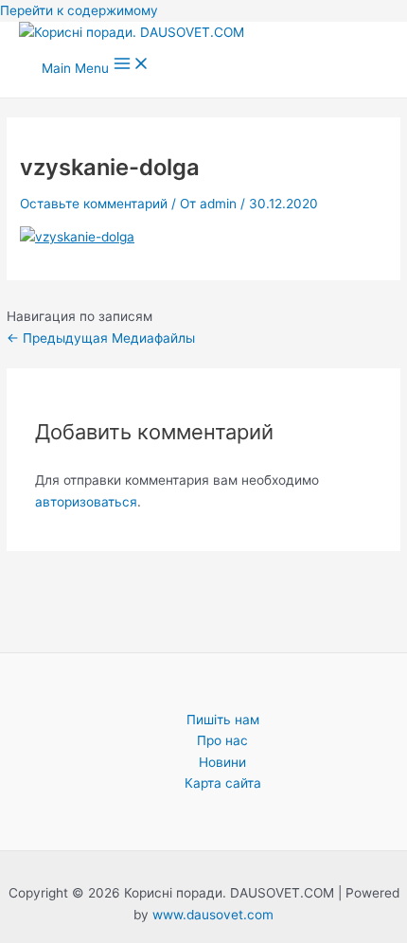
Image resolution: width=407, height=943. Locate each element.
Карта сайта (223, 783)
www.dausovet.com (213, 914)
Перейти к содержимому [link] (79, 10)
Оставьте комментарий (94, 203)
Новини (222, 762)
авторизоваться (86, 501)
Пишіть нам (222, 719)
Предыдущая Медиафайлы (101, 338)
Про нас (222, 740)
